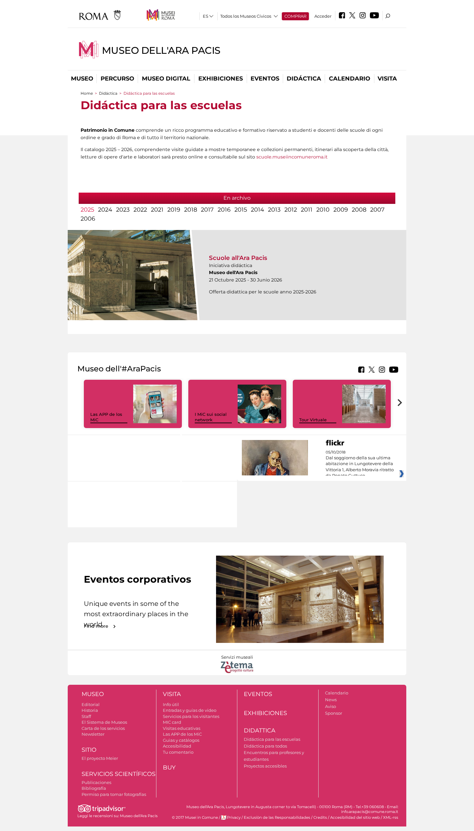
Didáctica (304, 78)
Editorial (91, 704)
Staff (86, 716)
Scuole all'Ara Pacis (238, 258)
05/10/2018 (360, 464)
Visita (387, 78)
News (331, 699)
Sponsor (333, 713)
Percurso (117, 78)
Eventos (265, 78)
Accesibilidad (177, 746)
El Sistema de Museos (104, 722)
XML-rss (390, 817)
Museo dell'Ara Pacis (161, 50)
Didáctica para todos (265, 746)
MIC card (172, 722)
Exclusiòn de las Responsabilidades (277, 817)
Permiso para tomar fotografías (114, 794)
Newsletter (93, 734)
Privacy (234, 817)
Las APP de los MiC (182, 734)
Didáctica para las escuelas (272, 739)
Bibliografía (94, 788)
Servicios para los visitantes (191, 716)
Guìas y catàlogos (181, 740)
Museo (82, 78)
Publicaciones (96, 782)
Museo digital (166, 78)
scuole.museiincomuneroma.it (292, 157)
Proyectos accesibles (265, 766)
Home (87, 93)
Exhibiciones (220, 78)
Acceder (322, 16)
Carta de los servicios (103, 728)
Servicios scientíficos (118, 774)
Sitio (89, 750)
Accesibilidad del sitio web (355, 817)
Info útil (171, 704)
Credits (320, 817)
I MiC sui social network (211, 417)
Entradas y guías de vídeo (189, 710)
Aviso (330, 706)
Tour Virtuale (313, 419)
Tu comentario (178, 752)
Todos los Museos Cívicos (245, 16)
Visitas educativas (181, 728)
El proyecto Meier (100, 758)
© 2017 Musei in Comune (195, 817)
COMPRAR (295, 16)
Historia (90, 710)
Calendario (349, 78)
